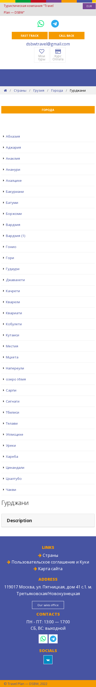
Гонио (11, 246)
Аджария (13, 147)
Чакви (11, 489)
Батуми (12, 202)
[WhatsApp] (41, 23)
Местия (12, 346)
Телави (12, 423)
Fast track (29, 35)
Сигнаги (12, 401)
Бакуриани (15, 191)
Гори (10, 257)
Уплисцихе (14, 434)
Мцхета (12, 357)
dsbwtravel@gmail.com (48, 44)
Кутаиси (12, 335)
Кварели (13, 302)
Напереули (15, 368)
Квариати (14, 313)
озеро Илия (16, 379)
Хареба (12, 456)
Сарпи (11, 390)
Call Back (66, 35)
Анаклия (13, 158)
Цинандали (15, 467)
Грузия (38, 90)
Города (57, 90)
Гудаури (12, 268)
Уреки (11, 445)
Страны (20, 90)
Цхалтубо (14, 478)
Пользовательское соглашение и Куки (49, 562)
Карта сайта (49, 568)
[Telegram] (55, 23)
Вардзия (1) (15, 235)
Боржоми (14, 213)
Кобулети (14, 324)
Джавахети (15, 280)
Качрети (13, 291)
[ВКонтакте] (48, 659)
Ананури (13, 169)
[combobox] (89, 6)
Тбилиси (12, 412)
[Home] (5, 90)
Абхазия (13, 136)
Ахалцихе (14, 180)
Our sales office (47, 605)
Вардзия (13, 224)
